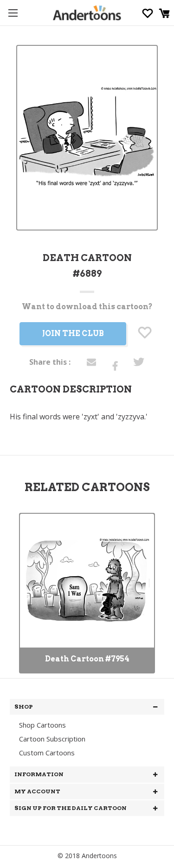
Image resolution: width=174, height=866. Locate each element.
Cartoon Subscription (52, 738)
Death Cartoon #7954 (87, 658)
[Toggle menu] (13, 12)
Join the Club (73, 333)
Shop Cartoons (42, 724)
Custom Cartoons (47, 752)
